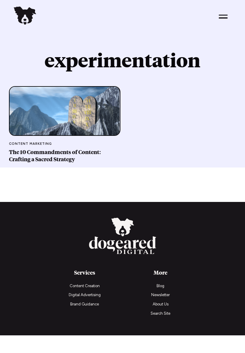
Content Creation (85, 286)
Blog (160, 286)
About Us (161, 304)
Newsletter (160, 295)
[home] (25, 16)
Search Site (160, 313)
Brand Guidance (84, 304)
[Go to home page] (122, 237)
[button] (223, 16)
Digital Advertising (85, 295)
